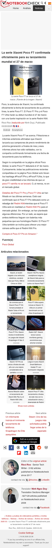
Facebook (44, 507)
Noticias (39, 8)
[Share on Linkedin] (26, 452)
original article (39, 460)
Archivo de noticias (26, 518)
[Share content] (5, 447)
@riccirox (32, 479)
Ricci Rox (26, 464)
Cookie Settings (26, 532)
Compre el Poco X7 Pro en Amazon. (19, 233)
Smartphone (17, 129)
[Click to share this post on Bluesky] (25, 447)
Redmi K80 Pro (33, 206)
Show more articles (26, 405)
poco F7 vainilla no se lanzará (16, 183)
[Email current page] (32, 453)
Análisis (27, 8)
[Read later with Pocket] (46, 447)
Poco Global (8, 244)
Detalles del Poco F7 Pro (14, 192)
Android (6, 129)
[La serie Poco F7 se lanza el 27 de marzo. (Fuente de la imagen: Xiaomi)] (26, 80)
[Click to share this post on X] (32, 447)
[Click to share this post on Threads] (18, 447)
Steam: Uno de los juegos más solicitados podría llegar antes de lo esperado (37, 423)
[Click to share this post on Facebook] (11, 447)
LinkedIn (45, 479)
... (49, 8)
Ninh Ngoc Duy (39, 488)
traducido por (18, 122)
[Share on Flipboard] (18, 452)
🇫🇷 (17, 126)
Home (16, 8)
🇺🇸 (14, 126)
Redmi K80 (19, 203)
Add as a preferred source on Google (28, 440)
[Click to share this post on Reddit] (39, 447)
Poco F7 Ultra (34, 192)
